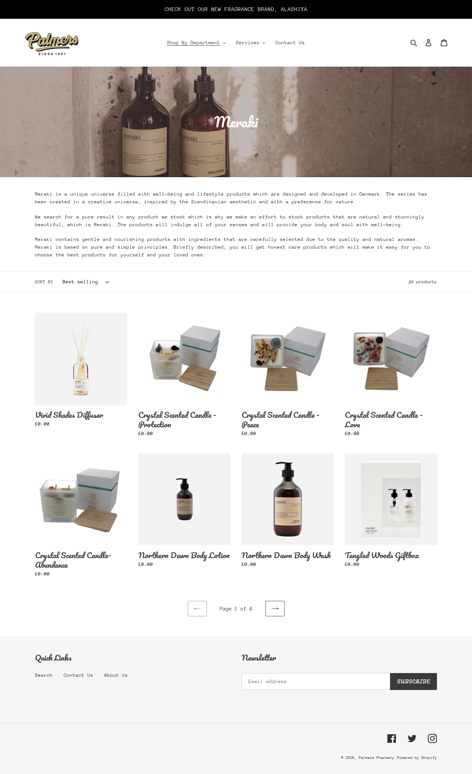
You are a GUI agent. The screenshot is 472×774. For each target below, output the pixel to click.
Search (44, 675)
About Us (116, 675)
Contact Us (78, 675)
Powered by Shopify (417, 758)
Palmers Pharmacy (376, 758)
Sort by (44, 282)
